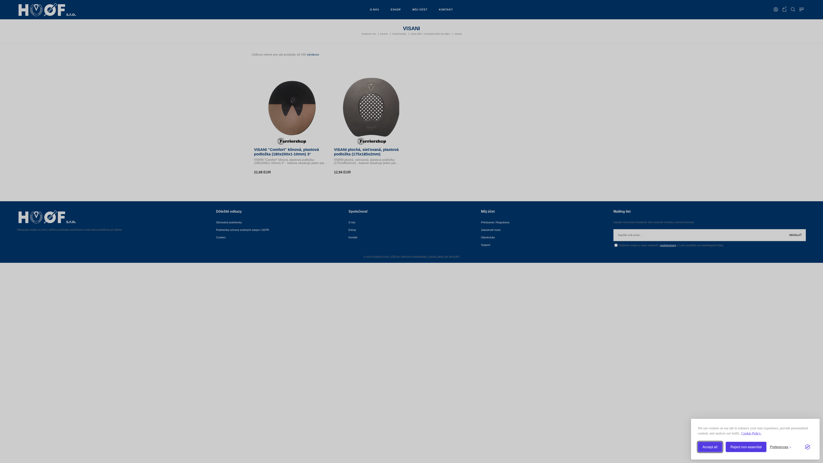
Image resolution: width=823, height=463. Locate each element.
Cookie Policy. (751, 433)
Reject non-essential (746, 446)
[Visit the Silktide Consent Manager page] (807, 447)
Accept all (710, 446)
